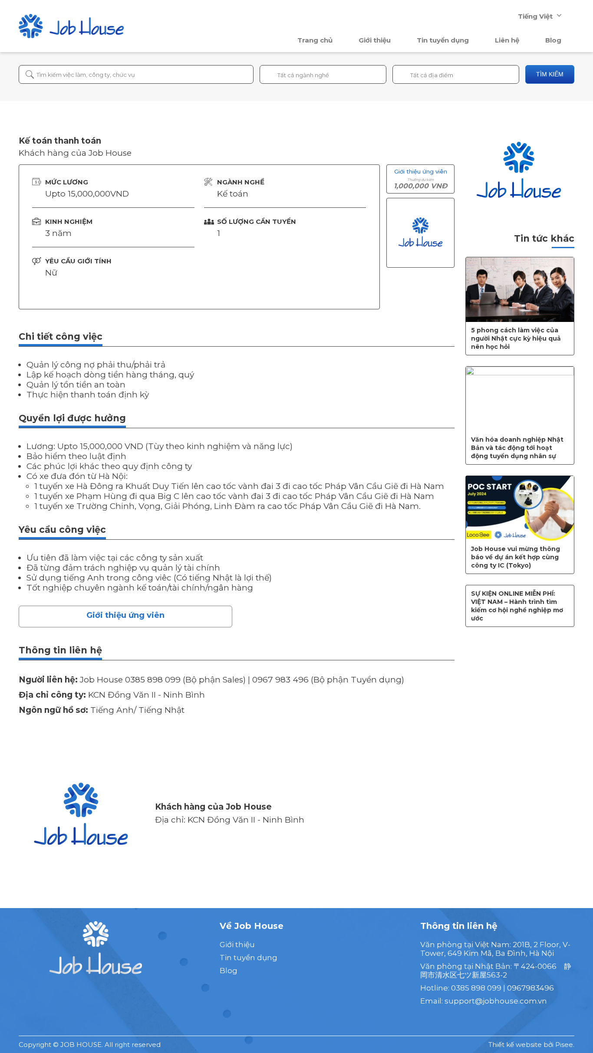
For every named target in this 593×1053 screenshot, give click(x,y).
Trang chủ (315, 40)
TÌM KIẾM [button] (549, 74)
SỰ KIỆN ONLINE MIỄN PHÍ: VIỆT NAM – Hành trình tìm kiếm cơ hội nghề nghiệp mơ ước (517, 606)
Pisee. (564, 1044)
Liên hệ (507, 40)
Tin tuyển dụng (443, 40)
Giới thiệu (375, 40)
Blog (553, 40)
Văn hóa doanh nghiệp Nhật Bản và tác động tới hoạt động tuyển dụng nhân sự (517, 448)
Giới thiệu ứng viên (125, 615)
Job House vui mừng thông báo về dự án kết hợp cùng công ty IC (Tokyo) (515, 557)
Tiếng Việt (535, 16)
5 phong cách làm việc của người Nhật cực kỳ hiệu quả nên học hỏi (516, 338)
